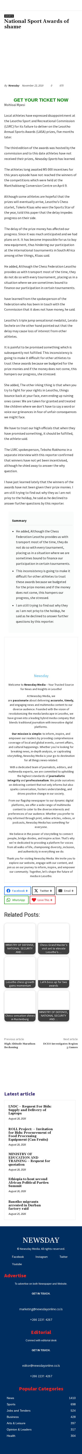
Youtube (17, 1264)
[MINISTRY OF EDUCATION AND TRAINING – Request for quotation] (63, 1160)
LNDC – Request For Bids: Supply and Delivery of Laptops (30, 1110)
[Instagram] (30, 1257)
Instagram (42, 1256)
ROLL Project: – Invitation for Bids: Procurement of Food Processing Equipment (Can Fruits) (30, 1134)
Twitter (63, 1256)
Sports (9, 16)
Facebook (18, 1256)
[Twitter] (54, 1257)
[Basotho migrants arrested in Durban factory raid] (63, 1207)
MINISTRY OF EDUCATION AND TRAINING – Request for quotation (29, 1159)
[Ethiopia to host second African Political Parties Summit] (63, 1185)
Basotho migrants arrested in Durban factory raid (24, 1205)
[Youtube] (6, 1264)
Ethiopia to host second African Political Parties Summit (28, 1182)
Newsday (13, 85)
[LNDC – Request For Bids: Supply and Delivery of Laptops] (63, 1112)
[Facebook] (6, 1257)
